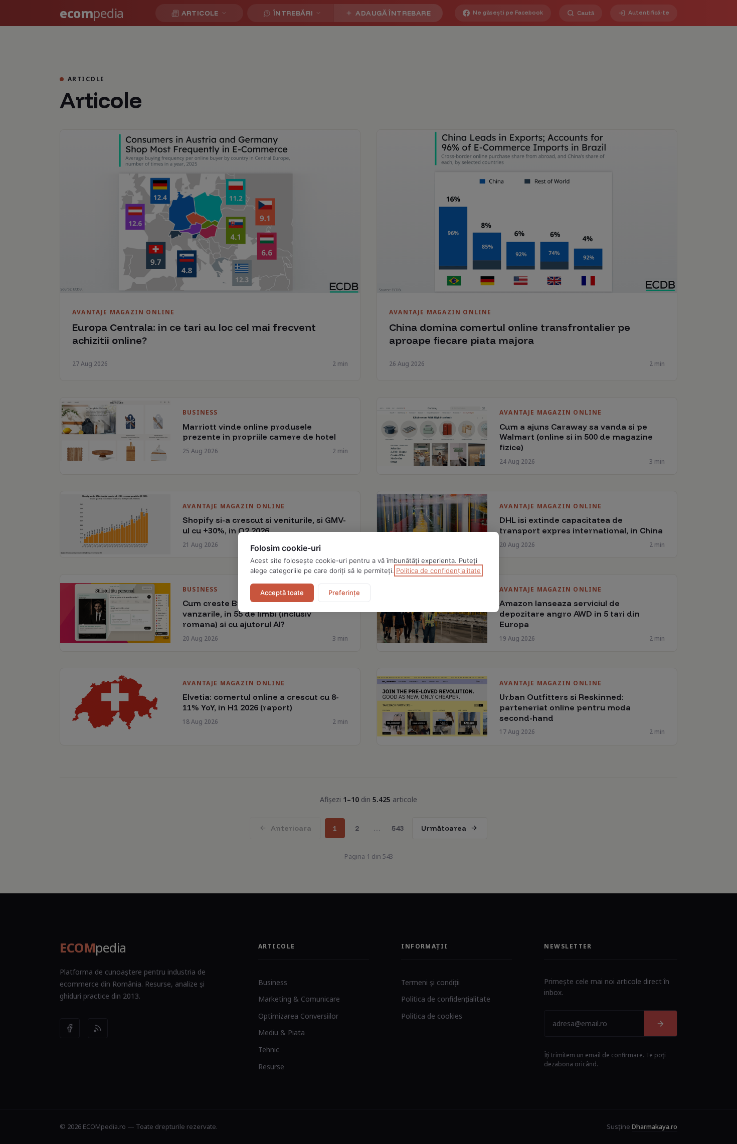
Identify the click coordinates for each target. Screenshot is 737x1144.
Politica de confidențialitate (438, 570)
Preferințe (344, 593)
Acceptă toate (282, 593)
